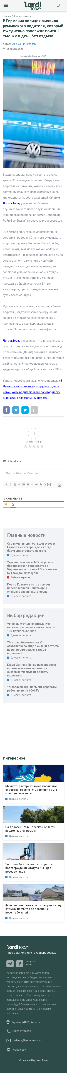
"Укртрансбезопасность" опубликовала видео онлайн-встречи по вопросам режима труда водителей (33, 648)
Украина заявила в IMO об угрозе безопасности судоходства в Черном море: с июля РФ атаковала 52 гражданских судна (32, 568)
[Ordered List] (23, 484)
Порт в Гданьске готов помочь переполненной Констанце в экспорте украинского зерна (28, 588)
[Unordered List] (28, 484)
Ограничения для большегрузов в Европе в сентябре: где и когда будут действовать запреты (31, 547)
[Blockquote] (32, 484)
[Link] (40, 484)
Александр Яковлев (24, 44)
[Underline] (15, 484)
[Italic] (10, 484)
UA (58, 5)
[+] (49, 484)
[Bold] (6, 484)
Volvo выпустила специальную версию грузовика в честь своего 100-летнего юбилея (31, 627)
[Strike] (19, 484)
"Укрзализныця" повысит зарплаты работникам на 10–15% (32, 688)
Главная (7, 16)
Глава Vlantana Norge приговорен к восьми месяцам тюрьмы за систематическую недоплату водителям (31, 670)
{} (45, 484)
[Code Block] (36, 484)
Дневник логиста (22, 16)
